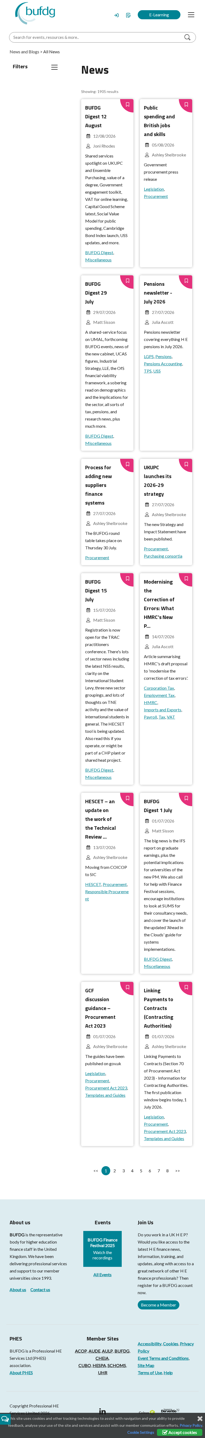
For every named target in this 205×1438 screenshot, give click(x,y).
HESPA (99, 1365)
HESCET (93, 884)
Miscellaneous (98, 259)
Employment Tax (159, 695)
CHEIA (102, 1358)
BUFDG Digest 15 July (96, 590)
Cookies (170, 1343)
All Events (102, 1274)
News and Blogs (24, 51)
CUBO (84, 1365)
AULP (107, 1350)
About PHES (21, 1372)
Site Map (146, 1365)
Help (168, 1372)
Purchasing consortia (163, 555)
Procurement (156, 196)
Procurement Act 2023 (106, 1087)
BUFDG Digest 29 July (96, 293)
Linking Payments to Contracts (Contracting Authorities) (158, 1008)
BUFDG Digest (99, 252)
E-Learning (159, 14)
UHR (102, 1372)
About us (18, 1289)
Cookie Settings (140, 1432)
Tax (162, 716)
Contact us (40, 1289)
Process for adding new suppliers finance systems (98, 485)
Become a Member (158, 1304)
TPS (148, 370)
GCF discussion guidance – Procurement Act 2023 (100, 1008)
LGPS (149, 356)
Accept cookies (182, 1432)
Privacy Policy (191, 1425)
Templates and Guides (105, 1095)
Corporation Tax (159, 687)
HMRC (150, 702)
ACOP (81, 1350)
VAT (171, 716)
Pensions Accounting (163, 363)
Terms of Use (150, 1372)
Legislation (154, 189)
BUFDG (17, 1234)
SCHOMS (117, 1365)
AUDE (94, 1350)
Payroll (150, 716)
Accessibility (149, 1343)
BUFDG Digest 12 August (96, 116)
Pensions (163, 356)
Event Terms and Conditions (163, 1358)
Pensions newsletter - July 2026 (158, 293)
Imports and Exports (162, 709)
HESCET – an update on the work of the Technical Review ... (100, 819)
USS (157, 370)
